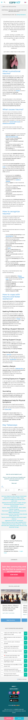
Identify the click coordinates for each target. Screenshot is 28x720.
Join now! (14, 574)
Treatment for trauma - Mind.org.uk (14, 520)
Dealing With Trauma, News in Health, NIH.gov (14, 502)
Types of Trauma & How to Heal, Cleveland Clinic (14, 522)
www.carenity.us (10, 709)
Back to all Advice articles (9, 6)
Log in (19, 718)
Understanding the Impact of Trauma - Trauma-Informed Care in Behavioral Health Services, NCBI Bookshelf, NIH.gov (14, 525)
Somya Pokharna (21, 14)
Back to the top (22, 679)
